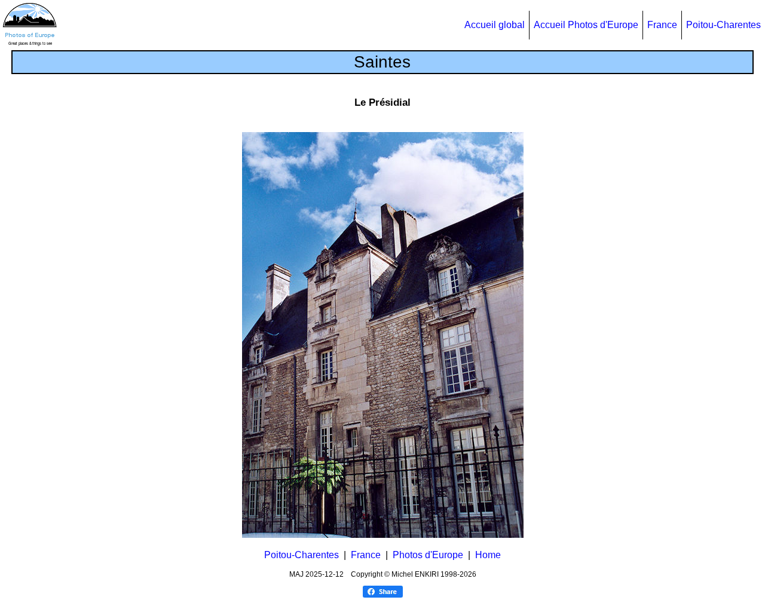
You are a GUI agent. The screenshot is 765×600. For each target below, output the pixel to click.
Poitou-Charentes (723, 25)
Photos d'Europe (428, 555)
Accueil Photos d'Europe (586, 25)
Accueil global (494, 25)
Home (488, 555)
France (662, 25)
